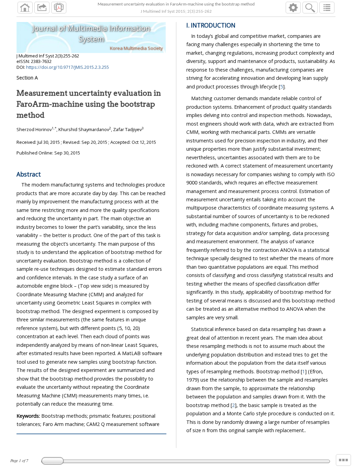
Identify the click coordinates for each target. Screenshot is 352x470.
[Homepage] (25, 7)
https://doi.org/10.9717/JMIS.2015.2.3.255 (67, 67)
